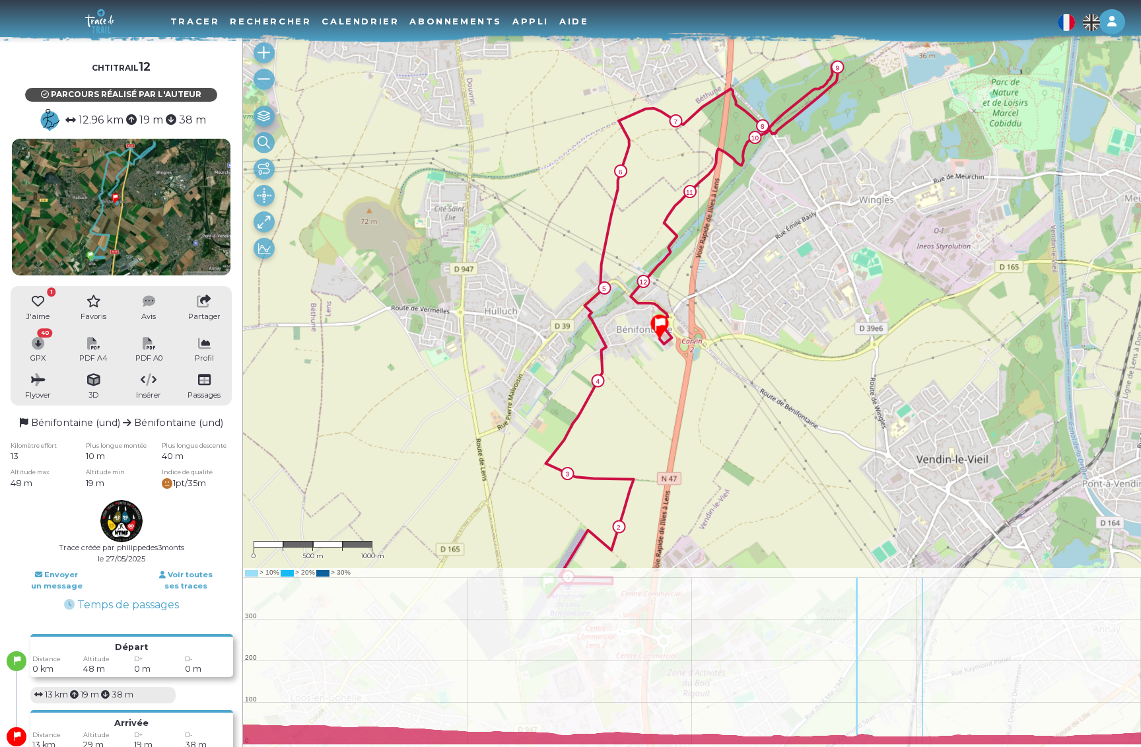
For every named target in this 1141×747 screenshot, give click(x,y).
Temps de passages (127, 604)
